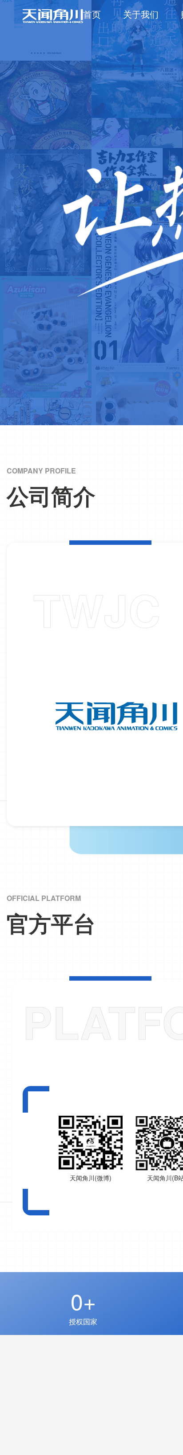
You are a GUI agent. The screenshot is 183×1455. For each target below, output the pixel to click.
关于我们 (141, 14)
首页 (92, 14)
